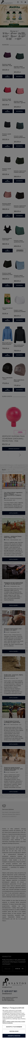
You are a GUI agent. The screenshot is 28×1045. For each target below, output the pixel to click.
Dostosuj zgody (14, 1031)
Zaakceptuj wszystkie (14, 1035)
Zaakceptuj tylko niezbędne (14, 1026)
